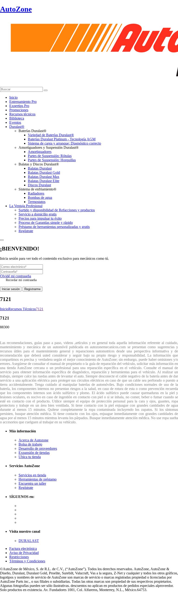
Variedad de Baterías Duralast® (51, 135)
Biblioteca (16, 118)
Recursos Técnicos (22, 309)
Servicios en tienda (32, 475)
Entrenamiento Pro (23, 102)
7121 (39, 309)
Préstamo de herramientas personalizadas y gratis (54, 227)
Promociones (18, 110)
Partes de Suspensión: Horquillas (52, 160)
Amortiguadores (39, 152)
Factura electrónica (23, 549)
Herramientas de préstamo (38, 479)
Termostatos (36, 202)
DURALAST (29, 541)
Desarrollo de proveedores (38, 448)
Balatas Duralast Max (43, 177)
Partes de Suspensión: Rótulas (50, 156)
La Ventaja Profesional (25, 206)
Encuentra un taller (32, 483)
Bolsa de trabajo (30, 444)
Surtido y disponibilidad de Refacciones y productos (57, 210)
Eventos (15, 122)
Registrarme (32, 289)
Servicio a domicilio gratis (38, 214)
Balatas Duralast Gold (44, 172)
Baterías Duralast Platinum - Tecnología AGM (61, 139)
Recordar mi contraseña (21, 280)
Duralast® (16, 127)
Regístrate (26, 231)
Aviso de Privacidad (24, 553)
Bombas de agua (40, 197)
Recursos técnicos (22, 114)
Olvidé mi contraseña (15, 276)
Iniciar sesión (11, 289)
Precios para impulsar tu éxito (40, 218)
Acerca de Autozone (33, 440)
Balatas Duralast (40, 168)
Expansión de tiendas (34, 453)
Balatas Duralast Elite (43, 181)
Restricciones (19, 557)
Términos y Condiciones (27, 561)
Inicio (13, 97)
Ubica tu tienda (30, 457)
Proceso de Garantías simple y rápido (46, 223)
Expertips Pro (19, 106)
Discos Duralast (39, 185)
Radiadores (36, 193)
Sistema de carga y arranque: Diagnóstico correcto (64, 143)
